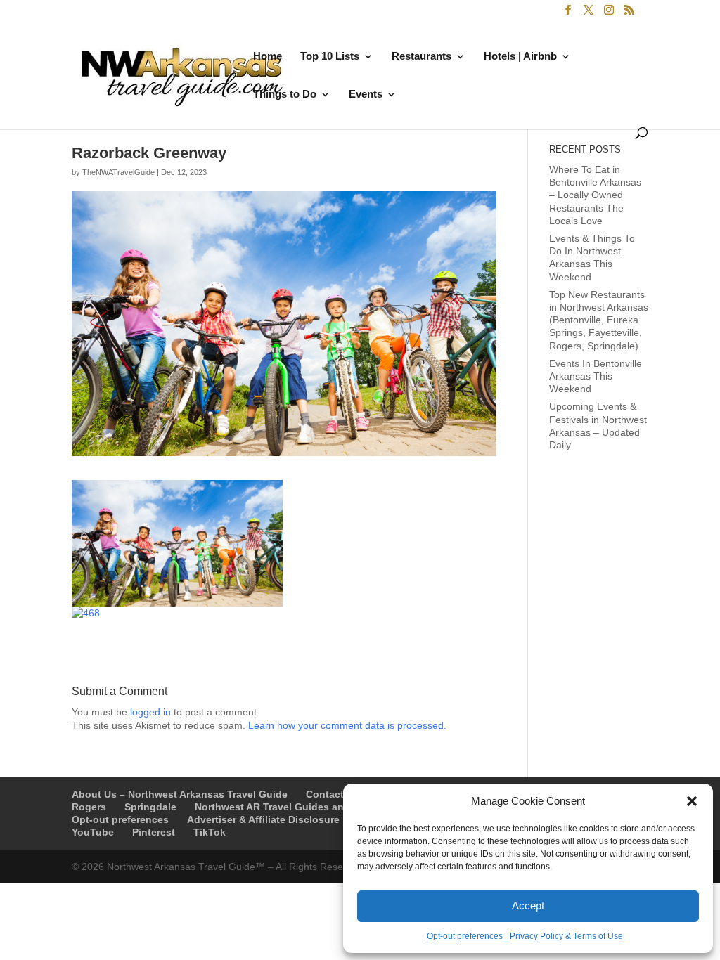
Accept (528, 906)
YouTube (93, 832)
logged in (150, 712)
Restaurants (421, 56)
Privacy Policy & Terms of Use (566, 936)
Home (267, 56)
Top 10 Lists (329, 56)
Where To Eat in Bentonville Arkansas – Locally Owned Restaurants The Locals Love (595, 195)
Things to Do (284, 94)
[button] (692, 801)
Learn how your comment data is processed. (347, 725)
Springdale (150, 806)
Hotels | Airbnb (520, 56)
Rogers (89, 806)
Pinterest (153, 832)
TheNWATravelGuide (118, 172)
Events (365, 94)
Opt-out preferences (465, 936)
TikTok (209, 832)
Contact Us (332, 794)
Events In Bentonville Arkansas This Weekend (595, 376)
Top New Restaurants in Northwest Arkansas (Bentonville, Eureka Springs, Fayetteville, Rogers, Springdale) (598, 320)
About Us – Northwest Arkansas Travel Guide (180, 794)
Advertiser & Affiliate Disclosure (263, 819)
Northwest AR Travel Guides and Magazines (299, 806)
